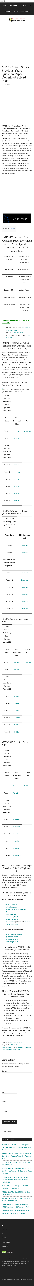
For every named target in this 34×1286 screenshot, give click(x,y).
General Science (11, 904)
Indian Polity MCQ (11, 917)
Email (4, 1102)
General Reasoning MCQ (13, 934)
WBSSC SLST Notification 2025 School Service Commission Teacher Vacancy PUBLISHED (15, 1179)
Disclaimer (5, 1238)
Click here (16, 662)
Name (4, 1092)
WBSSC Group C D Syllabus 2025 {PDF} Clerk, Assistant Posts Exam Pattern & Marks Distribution (17, 1147)
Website (4, 1111)
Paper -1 (16, 786)
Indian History (10, 909)
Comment (5, 1071)
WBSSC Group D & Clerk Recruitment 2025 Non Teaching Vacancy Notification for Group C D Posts (17, 1171)
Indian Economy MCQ (12, 919)
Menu (2, 1)
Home (3, 1226)
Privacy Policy (6, 1242)
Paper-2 (15, 793)
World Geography (11, 914)
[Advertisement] (17, 47)
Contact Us (5, 1246)
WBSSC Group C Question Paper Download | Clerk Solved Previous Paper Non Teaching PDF (17, 1156)
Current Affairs (10, 922)
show (12, 228)
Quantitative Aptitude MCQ (14, 937)
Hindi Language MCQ (12, 942)
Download (17, 431)
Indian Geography (11, 907)
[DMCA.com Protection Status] (7, 1253)
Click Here (27, 431)
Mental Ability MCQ (11, 939)
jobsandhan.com (7, 1038)
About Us (4, 1230)
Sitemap (4, 1234)
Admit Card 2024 (17, 333)
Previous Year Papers (15, 1042)
